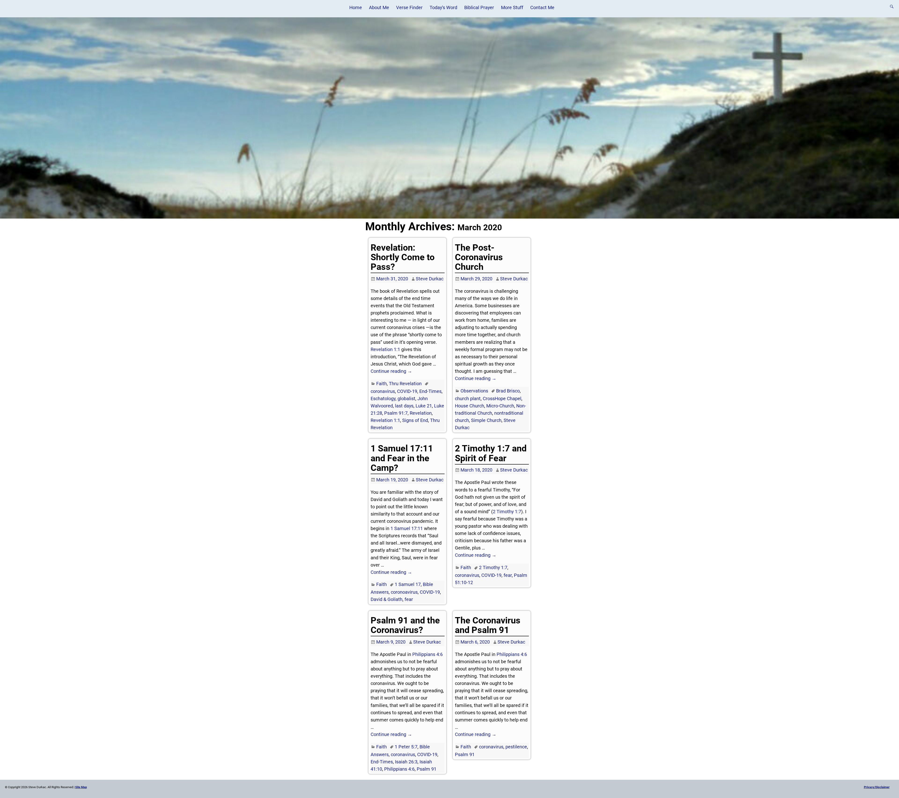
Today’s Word (443, 7)
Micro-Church (500, 406)
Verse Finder (409, 7)
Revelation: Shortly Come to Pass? (403, 257)
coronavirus (383, 391)
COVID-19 (407, 391)
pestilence (516, 747)
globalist (406, 398)
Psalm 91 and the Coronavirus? (405, 625)
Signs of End (415, 420)
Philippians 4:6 (427, 654)
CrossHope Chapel (502, 398)
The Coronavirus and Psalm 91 (487, 625)
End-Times (430, 391)
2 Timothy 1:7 (507, 511)
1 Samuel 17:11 (407, 528)
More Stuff (512, 7)
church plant (468, 398)
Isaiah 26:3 (406, 762)
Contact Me (542, 7)
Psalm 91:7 (396, 413)
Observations (474, 391)
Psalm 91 (426, 769)
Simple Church (486, 420)
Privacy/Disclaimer (877, 787)
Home (355, 7)
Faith (381, 383)
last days (404, 406)
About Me (379, 7)
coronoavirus (404, 592)
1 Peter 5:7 (406, 747)
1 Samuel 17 (408, 584)
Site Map (81, 787)
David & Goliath (386, 599)
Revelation (421, 413)
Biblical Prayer (479, 7)
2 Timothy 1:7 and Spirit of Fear (491, 453)
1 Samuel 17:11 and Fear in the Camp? (402, 458)
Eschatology (383, 398)
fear (409, 599)
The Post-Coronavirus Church (479, 257)
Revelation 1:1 (385, 349)
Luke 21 (424, 406)
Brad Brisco (508, 391)
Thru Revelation (405, 383)
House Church (469, 406)
